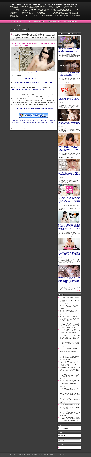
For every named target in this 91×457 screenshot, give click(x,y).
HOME (13, 21)
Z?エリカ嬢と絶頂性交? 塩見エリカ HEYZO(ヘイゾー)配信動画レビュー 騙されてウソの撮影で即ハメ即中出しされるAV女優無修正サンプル (70, 395)
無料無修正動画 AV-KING (39, 21)
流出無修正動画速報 (52, 21)
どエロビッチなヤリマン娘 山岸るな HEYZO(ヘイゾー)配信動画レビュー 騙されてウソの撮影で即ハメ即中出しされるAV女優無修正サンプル (70, 419)
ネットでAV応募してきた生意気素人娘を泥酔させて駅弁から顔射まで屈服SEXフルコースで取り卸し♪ (44, 4)
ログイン (61, 447)
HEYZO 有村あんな (22, 128)
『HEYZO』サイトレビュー (24, 21)
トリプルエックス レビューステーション (68, 21)
